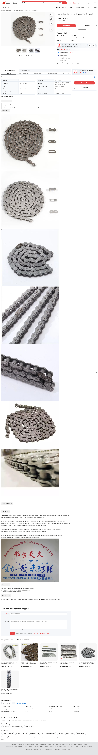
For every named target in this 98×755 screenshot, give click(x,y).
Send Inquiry (66, 25)
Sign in (95, 3)
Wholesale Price (51, 744)
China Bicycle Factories (8, 733)
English (15, 746)
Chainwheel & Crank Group (55, 706)
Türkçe (77, 746)
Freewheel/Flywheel (29, 709)
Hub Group (75, 711)
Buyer (63, 7)
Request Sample (82, 29)
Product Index (73, 744)
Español (20, 746)
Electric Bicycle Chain (7, 737)
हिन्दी (68, 746)
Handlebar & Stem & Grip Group (8, 711)
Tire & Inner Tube (5, 706)
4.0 (79, 72)
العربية (56, 746)
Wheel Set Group (52, 709)
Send (12, 633)
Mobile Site (80, 744)
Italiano (41, 746)
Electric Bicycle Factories (21, 733)
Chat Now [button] (87, 25)
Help (71, 7)
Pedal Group (4, 709)
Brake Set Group (76, 706)
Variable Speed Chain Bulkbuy (51, 737)
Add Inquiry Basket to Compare (28, 56)
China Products (21, 744)
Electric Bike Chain (19, 737)
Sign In (59, 63)
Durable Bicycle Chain (17, 726)
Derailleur (51, 711)
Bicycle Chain (27, 10)
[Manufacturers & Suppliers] (9, 2)
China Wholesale (43, 744)
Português (25, 746)
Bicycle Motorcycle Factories (48, 733)
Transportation (8, 10)
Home (2, 10)
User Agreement (57, 749)
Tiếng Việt (82, 746)
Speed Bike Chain (35, 10)
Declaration (64, 749)
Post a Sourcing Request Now (41, 633)
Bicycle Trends (38, 737)
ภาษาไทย (72, 746)
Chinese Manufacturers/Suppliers (31, 744)
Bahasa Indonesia (88, 746)
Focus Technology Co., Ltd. (39, 749)
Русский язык (36, 746)
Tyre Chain (60, 733)
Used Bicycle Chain (70, 733)
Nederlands (52, 746)
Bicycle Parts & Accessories (18, 10)
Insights (85, 744)
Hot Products (13, 744)
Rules (95, 7)
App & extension (79, 7)
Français (30, 746)
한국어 (60, 746)
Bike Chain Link (6, 726)
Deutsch (46, 746)
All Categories (6, 7)
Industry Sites (58, 744)
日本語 (64, 746)
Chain (26, 711)
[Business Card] (94, 77)
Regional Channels (66, 744)
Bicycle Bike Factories (34, 733)
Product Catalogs (22, 703)
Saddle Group (28, 706)
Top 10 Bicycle (29, 737)
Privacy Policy (70, 749)
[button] (66, 73)
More (2, 739)
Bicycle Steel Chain (81, 733)
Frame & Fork (76, 709)
